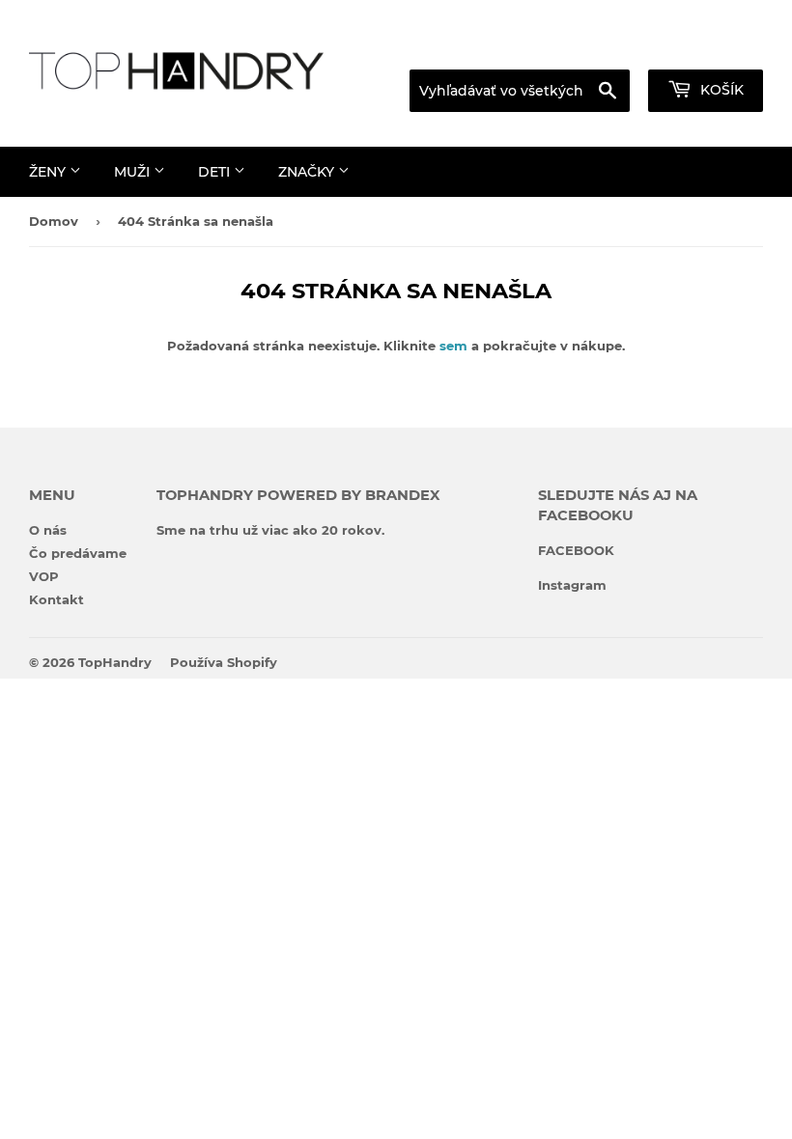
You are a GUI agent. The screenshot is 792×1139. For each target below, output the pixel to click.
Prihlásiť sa (600, 45)
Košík (720, 89)
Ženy (49, 172)
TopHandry (115, 662)
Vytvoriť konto (721, 45)
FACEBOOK (576, 550)
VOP (44, 576)
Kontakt (56, 599)
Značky (308, 172)
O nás (48, 530)
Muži (134, 172)
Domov (53, 221)
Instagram (572, 585)
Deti (216, 172)
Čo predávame (78, 553)
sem (453, 345)
